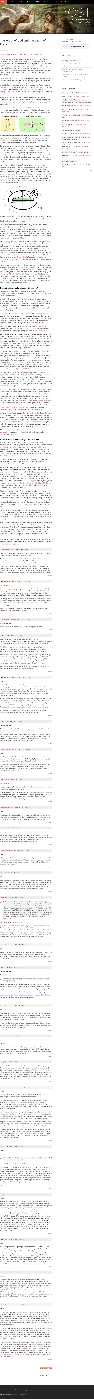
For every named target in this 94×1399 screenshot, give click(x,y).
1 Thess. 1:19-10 (21, 257)
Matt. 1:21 (27, 462)
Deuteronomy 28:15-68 (7, 705)
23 (13, 231)
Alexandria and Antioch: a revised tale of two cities (76, 152)
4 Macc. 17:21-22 (23, 369)
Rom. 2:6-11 (4, 253)
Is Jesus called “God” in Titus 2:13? (71, 130)
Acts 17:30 (31, 278)
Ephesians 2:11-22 (33, 483)
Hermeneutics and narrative (32, 54)
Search (63, 1)
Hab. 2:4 (48, 1328)
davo (2, 897)
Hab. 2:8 (7, 1336)
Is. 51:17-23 (39, 150)
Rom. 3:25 (38, 400)
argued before (9, 78)
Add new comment (46, 1368)
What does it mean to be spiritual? (74, 80)
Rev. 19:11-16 (8, 1356)
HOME (3, 1)
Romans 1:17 (36, 1348)
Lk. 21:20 (9, 231)
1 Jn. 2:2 (3, 519)
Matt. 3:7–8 (13, 274)
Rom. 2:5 (40, 381)
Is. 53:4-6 (37, 908)
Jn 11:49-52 (3, 926)
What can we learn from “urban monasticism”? (72, 70)
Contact (9, 1390)
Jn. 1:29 (25, 515)
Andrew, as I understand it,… (81, 96)
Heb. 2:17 (47, 400)
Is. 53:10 (48, 595)
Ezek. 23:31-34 (40, 331)
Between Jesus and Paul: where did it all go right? (76, 75)
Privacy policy (23, 1390)
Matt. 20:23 (30, 328)
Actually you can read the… (82, 133)
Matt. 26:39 (41, 326)
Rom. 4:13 (3, 394)
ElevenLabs (78, 42)
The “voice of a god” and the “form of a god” (75, 65)
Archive (56, 1)
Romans (21, 1)
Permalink (27, 549)
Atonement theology (6, 54)
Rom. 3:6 (18, 386)
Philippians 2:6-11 (26, 476)
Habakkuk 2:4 (25, 1348)
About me (2, 1390)
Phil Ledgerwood (5, 549)
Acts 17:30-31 (43, 248)
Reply (50, 575)
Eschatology (18, 54)
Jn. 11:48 (26, 1019)
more (91, 83)
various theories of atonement (10, 102)
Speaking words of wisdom (71, 61)
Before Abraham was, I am (69, 161)
